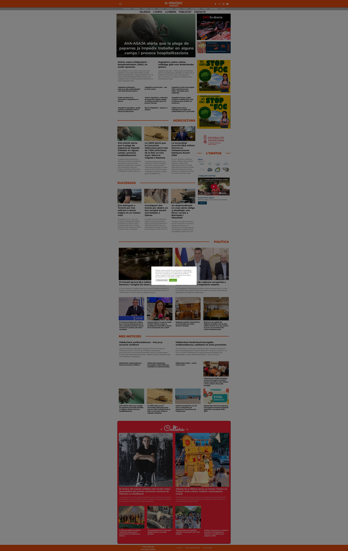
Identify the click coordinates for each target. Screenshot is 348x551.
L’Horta (157, 12)
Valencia (145, 12)
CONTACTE (200, 12)
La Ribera (170, 12)
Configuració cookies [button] (162, 280)
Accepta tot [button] (173, 280)
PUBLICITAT (185, 12)
